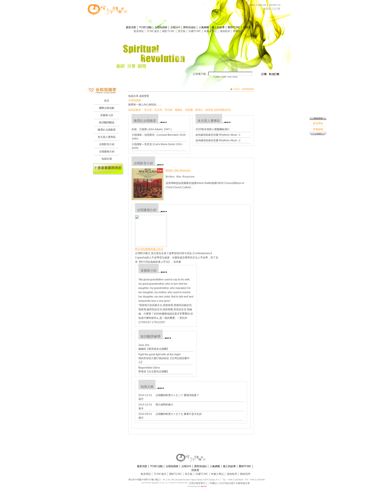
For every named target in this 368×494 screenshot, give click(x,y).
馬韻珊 (189, 109)
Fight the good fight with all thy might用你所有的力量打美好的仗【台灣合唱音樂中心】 (164, 358)
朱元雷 (148, 109)
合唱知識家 (161, 27)
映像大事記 (210, 31)
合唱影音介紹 (106, 144)
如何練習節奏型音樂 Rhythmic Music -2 (218, 140)
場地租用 (225, 31)
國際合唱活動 (106, 107)
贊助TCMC (234, 27)
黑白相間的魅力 (164, 404)
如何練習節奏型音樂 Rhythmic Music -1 (218, 134)
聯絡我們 (238, 31)
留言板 (182, 31)
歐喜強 (209, 109)
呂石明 (158, 109)
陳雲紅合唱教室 (107, 129)
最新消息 (131, 27)
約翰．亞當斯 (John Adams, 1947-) (152, 129)
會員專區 (139, 31)
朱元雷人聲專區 (107, 137)
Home (237, 89)
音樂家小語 (106, 115)
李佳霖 (168, 109)
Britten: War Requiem (178, 170)
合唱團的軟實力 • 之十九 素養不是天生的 (178, 413)
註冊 (277, 8)
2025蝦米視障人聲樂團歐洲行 (213, 129)
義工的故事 (218, 27)
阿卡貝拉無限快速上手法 (149, 249)
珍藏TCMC (195, 31)
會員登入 (268, 8)
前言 (106, 100)
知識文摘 (107, 158)
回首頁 (247, 27)
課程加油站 (189, 27)
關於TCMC (168, 31)
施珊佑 (179, 109)
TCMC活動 (145, 27)
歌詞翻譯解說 (106, 122)
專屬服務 (318, 129)
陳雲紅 (199, 109)
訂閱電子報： (200, 74)
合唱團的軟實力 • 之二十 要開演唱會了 (177, 395)
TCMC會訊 (153, 31)
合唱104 (175, 27)
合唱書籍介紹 (106, 151)
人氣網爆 (204, 27)
